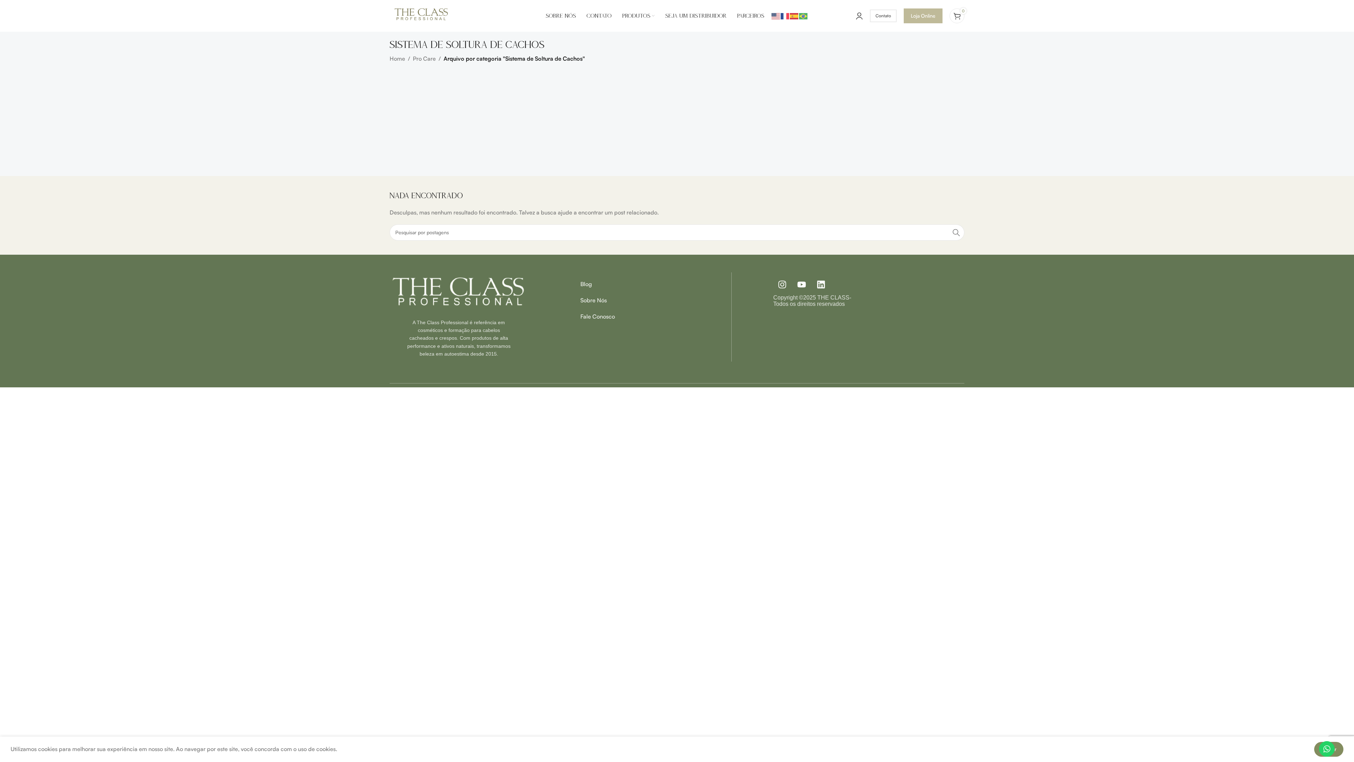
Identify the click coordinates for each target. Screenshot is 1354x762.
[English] (776, 15)
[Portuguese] (803, 15)
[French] (785, 15)
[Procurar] (956, 232)
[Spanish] (794, 15)
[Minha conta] (859, 16)
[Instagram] (782, 285)
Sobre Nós (593, 300)
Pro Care (424, 58)
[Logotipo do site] (421, 15)
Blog (586, 284)
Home (397, 58)
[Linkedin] (821, 285)
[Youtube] (801, 285)
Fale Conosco (597, 316)
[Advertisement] (677, 116)
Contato (883, 15)
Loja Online (923, 16)
